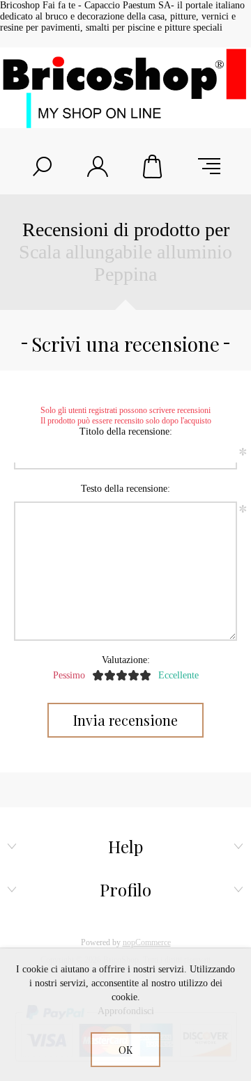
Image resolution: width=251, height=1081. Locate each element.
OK (125, 1050)
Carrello (153, 166)
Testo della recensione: (125, 488)
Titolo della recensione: (125, 431)
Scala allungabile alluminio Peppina (125, 263)
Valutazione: (126, 660)
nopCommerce (147, 942)
